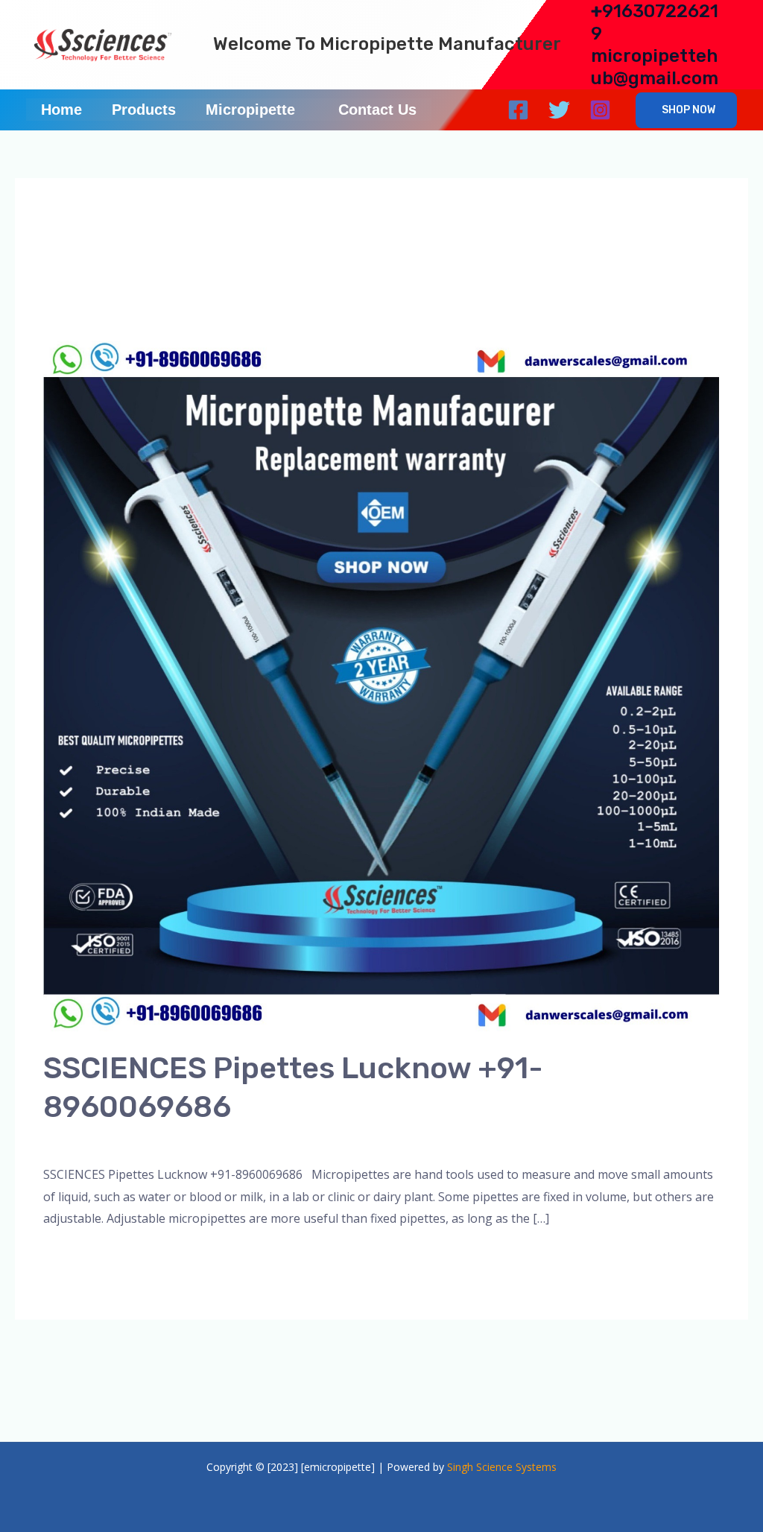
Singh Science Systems (502, 1467)
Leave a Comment (93, 1141)
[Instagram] (600, 110)
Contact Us (377, 109)
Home (61, 109)
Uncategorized (548, 1141)
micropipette (348, 1141)
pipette (480, 1141)
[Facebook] (518, 110)
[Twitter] (559, 110)
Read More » (78, 1257)
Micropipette (250, 109)
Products (144, 109)
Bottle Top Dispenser (246, 1141)
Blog (166, 1141)
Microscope (422, 1141)
